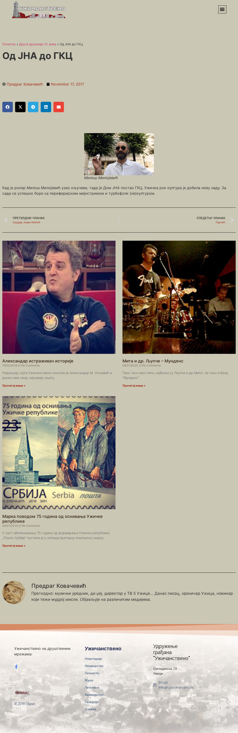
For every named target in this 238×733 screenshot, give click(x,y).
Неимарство (94, 666)
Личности (92, 673)
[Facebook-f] (16, 667)
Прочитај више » (14, 385)
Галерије (91, 702)
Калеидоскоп (95, 694)
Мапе (89, 680)
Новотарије (93, 658)
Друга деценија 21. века (37, 44)
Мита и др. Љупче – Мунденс (152, 360)
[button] (222, 9)
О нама (90, 709)
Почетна (9, 44)
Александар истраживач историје (37, 360)
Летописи (92, 687)
